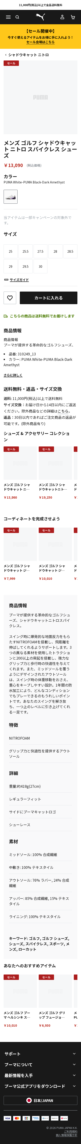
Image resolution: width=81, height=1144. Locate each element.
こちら (63, 411)
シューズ (16, 943)
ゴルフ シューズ (55, 938)
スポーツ (56, 943)
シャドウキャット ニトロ (28, 54)
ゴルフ (34, 938)
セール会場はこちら (40, 42)
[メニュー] (8, 17)
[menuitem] (70, 1131)
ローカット (27, 949)
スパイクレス (36, 943)
